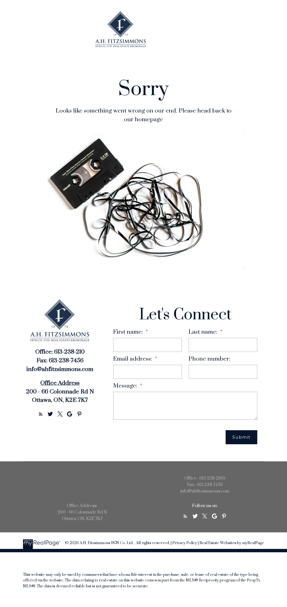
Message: (125, 386)
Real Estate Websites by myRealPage (232, 543)
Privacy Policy (184, 543)
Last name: (204, 332)
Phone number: (209, 359)
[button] (40, 414)
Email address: (133, 359)
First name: (128, 332)
